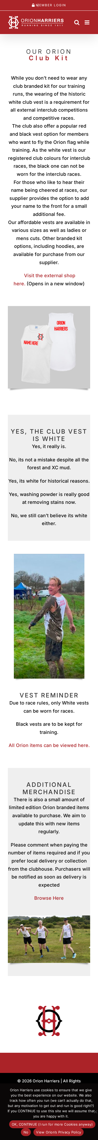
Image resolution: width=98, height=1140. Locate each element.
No (26, 1132)
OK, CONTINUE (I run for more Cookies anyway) (52, 1124)
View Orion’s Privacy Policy (58, 1132)
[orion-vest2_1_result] (49, 308)
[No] (95, 1111)
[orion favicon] (49, 1004)
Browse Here (49, 898)
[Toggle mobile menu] (87, 22)
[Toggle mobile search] (76, 22)
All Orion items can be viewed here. (49, 745)
